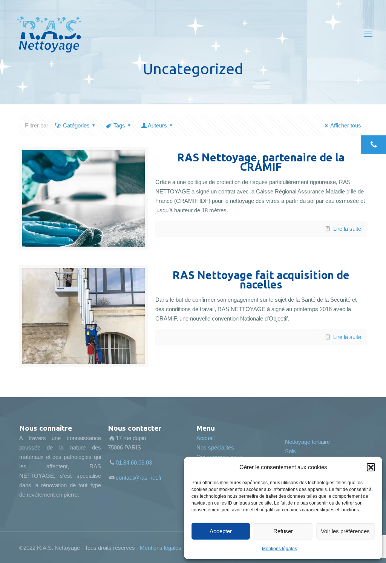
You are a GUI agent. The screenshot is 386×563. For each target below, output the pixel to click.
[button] (371, 467)
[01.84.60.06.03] (373, 144)
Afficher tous (345, 125)
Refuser (283, 531)
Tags (119, 125)
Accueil (205, 438)
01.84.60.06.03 (134, 462)
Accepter (221, 531)
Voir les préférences (345, 531)
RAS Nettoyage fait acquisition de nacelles (261, 279)
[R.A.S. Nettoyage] (49, 34)
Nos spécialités (215, 447)
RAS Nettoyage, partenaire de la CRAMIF (261, 162)
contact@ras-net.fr (139, 477)
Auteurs (157, 125)
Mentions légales (279, 548)
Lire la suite (347, 229)
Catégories (76, 125)
